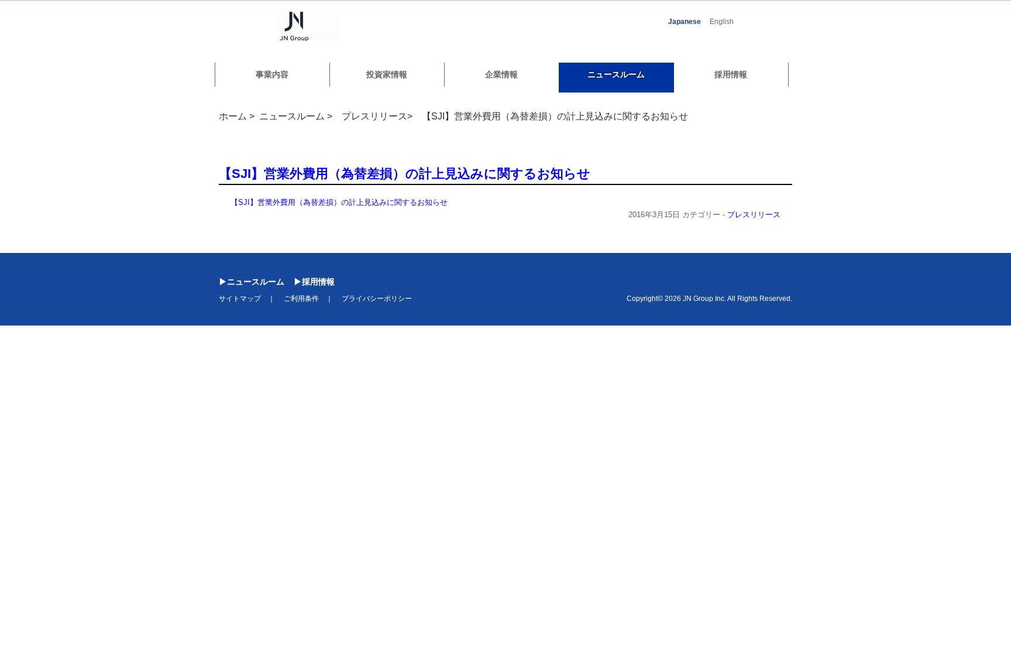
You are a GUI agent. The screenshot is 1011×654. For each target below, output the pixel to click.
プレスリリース (753, 214)
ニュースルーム (616, 74)
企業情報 (501, 74)
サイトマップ (240, 299)
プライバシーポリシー (377, 299)
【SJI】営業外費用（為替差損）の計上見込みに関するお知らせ (555, 116)
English (722, 22)
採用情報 (730, 74)
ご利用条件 (301, 299)
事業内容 (272, 74)
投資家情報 (386, 74)
